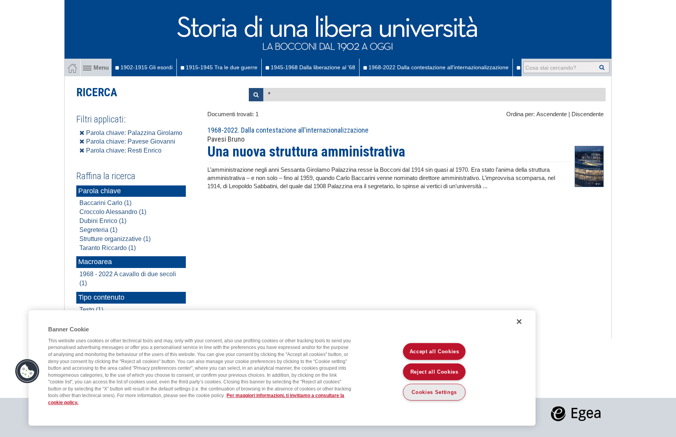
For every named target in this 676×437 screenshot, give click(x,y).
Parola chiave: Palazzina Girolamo (133, 132)
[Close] (519, 321)
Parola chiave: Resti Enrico (123, 150)
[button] (27, 371)
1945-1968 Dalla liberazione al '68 (312, 67)
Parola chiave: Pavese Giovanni (129, 141)
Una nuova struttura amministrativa (306, 152)
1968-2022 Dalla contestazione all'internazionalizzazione (438, 67)
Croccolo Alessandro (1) (112, 212)
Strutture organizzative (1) (115, 239)
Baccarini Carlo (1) (105, 203)
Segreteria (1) (98, 230)
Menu (101, 68)
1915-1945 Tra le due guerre (220, 67)
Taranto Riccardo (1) (107, 248)
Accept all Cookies (434, 351)
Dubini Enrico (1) (102, 221)
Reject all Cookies (434, 372)
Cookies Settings (434, 392)
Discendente (588, 114)
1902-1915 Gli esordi (146, 67)
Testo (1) (91, 309)
